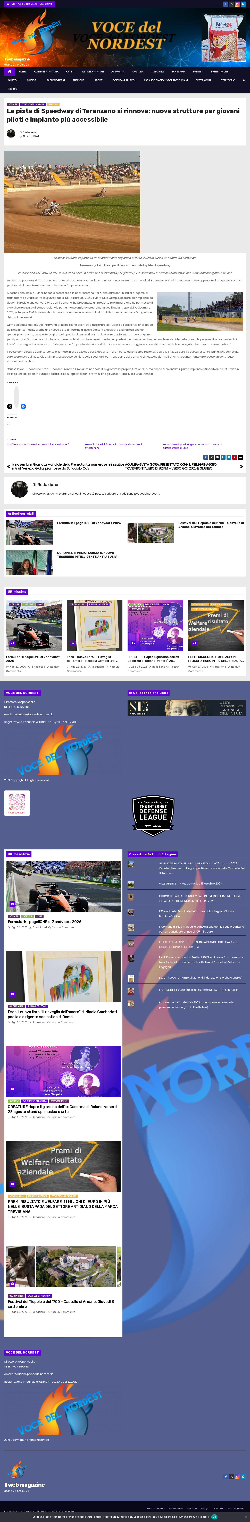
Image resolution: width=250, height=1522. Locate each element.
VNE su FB (192, 1508)
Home (23, 71)
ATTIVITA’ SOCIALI (93, 71)
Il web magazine (17, 59)
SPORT (99, 80)
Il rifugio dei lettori (98, 604)
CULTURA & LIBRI (78, 604)
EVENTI (197, 71)
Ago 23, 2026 (18, 666)
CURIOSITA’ (157, 71)
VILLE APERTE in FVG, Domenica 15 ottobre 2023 (190, 884)
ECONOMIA (178, 71)
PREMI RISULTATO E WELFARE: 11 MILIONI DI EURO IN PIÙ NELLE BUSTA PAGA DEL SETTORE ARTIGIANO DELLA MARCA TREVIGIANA (216, 663)
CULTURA (138, 71)
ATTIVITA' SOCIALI (200, 604)
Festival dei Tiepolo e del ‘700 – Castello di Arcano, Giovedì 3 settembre (211, 525)
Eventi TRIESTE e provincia (157, 604)
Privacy (12, 88)
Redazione (29, 132)
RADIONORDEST (56, 80)
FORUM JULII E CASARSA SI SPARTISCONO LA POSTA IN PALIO (198, 990)
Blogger (205, 1508)
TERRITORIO (228, 80)
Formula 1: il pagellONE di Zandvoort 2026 (89, 523)
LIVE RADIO (218, 1508)
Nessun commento (64, 927)
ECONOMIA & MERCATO (220, 604)
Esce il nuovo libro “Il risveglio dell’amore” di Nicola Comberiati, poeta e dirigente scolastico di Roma (94, 661)
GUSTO (13, 80)
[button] (244, 80)
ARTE (69, 71)
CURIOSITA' (136, 604)
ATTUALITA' (13, 104)
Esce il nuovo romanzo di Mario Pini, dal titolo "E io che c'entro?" (200, 978)
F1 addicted (38, 666)
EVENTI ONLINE (219, 71)
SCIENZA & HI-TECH (124, 80)
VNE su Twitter (176, 1508)
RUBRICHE (79, 80)
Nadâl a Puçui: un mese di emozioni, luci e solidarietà (38, 444)
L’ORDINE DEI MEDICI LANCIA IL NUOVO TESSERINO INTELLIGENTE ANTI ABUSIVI (87, 555)
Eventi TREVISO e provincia (205, 609)
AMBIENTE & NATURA (46, 71)
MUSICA (32, 80)
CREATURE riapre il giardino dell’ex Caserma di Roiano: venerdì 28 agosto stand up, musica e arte (153, 661)
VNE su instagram (155, 1508)
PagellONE (28, 604)
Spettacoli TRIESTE (140, 609)
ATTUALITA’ (118, 71)
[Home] (9, 71)
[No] (245, 1517)
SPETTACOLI (204, 80)
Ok (214, 1516)
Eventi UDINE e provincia (33, 104)
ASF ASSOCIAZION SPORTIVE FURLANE (166, 80)
